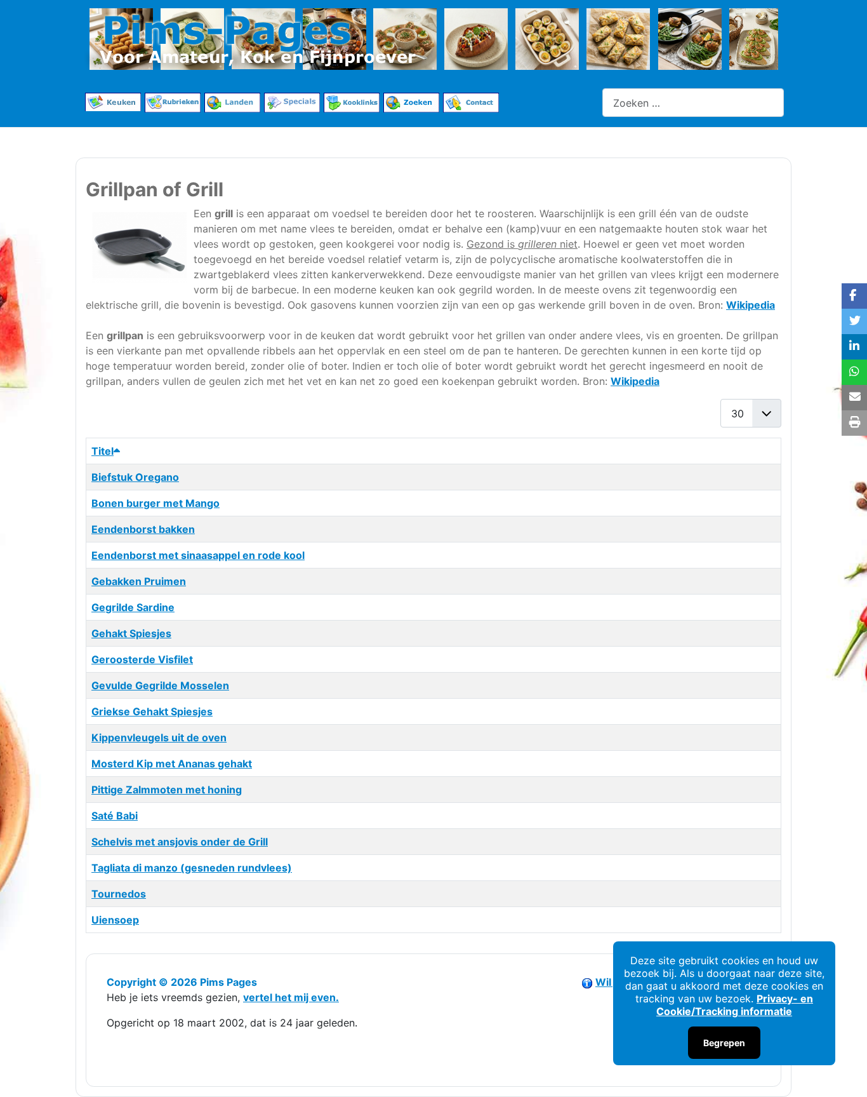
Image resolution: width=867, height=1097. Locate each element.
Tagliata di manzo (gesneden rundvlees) (191, 867)
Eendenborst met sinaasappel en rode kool (198, 555)
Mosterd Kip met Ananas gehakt (171, 763)
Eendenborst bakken (143, 529)
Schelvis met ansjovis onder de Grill (179, 841)
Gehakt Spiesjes (131, 633)
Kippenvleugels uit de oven (159, 737)
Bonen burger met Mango (155, 503)
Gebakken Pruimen (138, 581)
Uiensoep (115, 919)
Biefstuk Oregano (135, 477)
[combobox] (693, 102)
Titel (102, 451)
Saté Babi (114, 815)
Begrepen (724, 1042)
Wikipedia (750, 305)
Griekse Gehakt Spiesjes (152, 711)
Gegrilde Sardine (133, 607)
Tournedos (118, 893)
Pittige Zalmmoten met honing (166, 789)
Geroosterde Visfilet (142, 659)
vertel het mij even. (291, 997)
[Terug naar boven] (845, 1073)
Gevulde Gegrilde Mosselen (160, 685)
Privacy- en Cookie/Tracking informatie (734, 1005)
